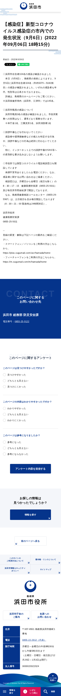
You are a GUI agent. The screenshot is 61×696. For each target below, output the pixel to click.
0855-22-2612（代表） (34, 640)
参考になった (14, 442)
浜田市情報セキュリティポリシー (15, 569)
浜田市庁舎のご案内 (16, 615)
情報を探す (30, 514)
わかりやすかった (16, 408)
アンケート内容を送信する (30, 468)
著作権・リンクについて (45, 559)
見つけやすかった (16, 374)
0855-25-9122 (22, 321)
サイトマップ (46, 569)
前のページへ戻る (30, 541)
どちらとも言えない (17, 380)
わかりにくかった (16, 420)
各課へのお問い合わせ (44, 615)
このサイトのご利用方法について (15, 559)
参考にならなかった (17, 454)
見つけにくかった (16, 386)
